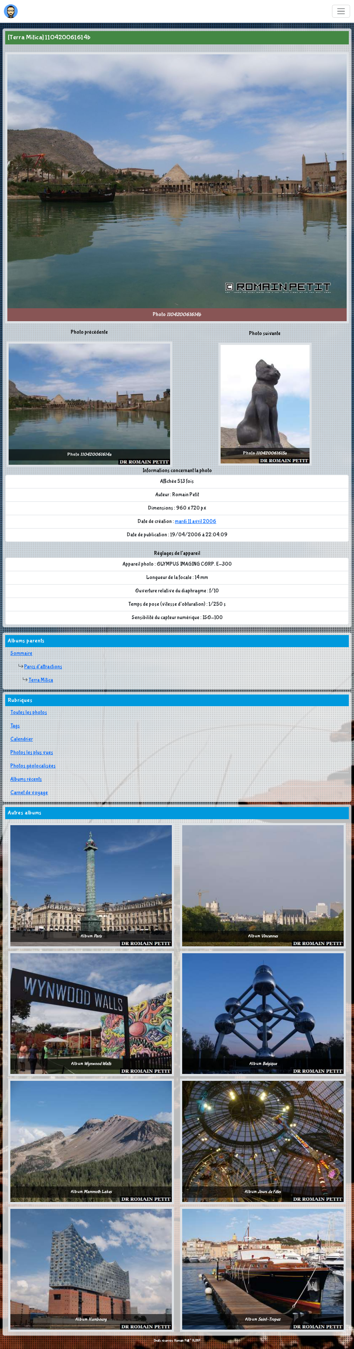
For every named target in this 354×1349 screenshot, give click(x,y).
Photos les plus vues (31, 753)
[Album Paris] (91, 886)
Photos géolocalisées (33, 766)
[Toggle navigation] (341, 11)
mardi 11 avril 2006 (195, 522)
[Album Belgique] (263, 1013)
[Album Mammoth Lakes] (91, 1141)
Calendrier (21, 739)
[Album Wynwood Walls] (91, 1013)
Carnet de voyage (29, 793)
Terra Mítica (40, 680)
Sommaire (21, 654)
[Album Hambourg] (91, 1269)
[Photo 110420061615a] (265, 404)
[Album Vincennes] (263, 886)
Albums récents (26, 779)
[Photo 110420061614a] (89, 404)
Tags (15, 726)
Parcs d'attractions (43, 667)
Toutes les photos (28, 713)
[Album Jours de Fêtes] (263, 1141)
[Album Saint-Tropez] (263, 1269)
